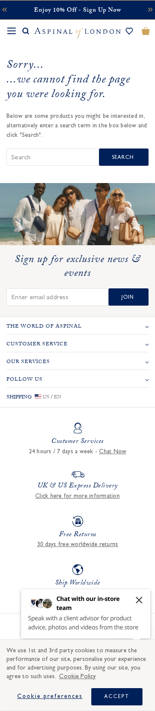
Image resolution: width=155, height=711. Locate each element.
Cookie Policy (77, 676)
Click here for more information (77, 496)
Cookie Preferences (50, 696)
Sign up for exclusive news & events (77, 267)
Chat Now (112, 452)
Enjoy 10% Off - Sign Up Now (77, 10)
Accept (117, 696)
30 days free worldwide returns (77, 544)
